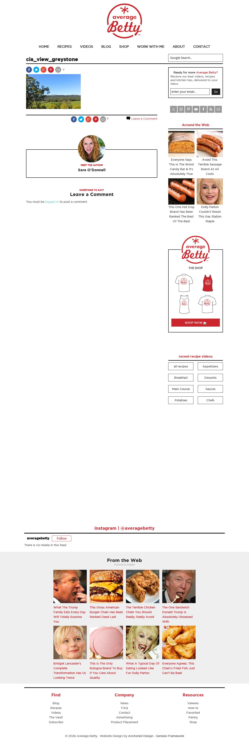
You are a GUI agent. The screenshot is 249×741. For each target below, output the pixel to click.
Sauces (210, 389)
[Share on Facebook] (29, 70)
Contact (124, 712)
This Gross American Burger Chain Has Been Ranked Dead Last (106, 612)
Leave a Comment (144, 118)
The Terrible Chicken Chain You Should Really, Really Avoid (140, 612)
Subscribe (56, 722)
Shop (193, 722)
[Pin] (51, 70)
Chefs (210, 400)
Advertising (124, 717)
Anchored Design (140, 736)
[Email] (58, 70)
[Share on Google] (44, 70)
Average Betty (124, 21)
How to (193, 707)
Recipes (56, 707)
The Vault (56, 717)
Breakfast (181, 377)
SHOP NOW (194, 322)
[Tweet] (36, 70)
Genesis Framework (170, 736)
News (124, 703)
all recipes (181, 366)
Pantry (193, 717)
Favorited (193, 712)
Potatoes (181, 400)
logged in (52, 201)
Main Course (181, 389)
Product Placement (124, 722)
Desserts (210, 377)
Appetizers (210, 366)
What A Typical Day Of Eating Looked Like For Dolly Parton (142, 668)
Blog (55, 703)
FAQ (124, 707)
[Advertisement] (195, 462)
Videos (56, 712)
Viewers (193, 703)
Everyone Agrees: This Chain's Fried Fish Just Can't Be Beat (178, 668)
